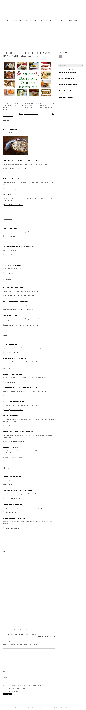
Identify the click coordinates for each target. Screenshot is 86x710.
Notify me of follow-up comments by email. (15, 688)
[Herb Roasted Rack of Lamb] (18, 295)
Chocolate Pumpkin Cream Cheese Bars (17, 490)
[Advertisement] (43, 37)
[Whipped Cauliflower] (12, 457)
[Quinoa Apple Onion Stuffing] (13, 410)
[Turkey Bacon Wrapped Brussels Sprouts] (12, 255)
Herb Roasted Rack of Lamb (13, 288)
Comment (5, 647)
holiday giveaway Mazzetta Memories (28, 114)
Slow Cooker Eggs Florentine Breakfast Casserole (22, 161)
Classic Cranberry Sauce (66, 78)
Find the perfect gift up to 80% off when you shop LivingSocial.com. (20, 215)
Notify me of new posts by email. (12, 691)
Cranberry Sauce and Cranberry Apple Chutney (20, 388)
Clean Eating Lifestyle (12, 629)
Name (4, 665)
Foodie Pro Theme (28, 707)
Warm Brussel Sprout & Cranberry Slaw (18, 431)
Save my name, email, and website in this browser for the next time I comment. (23, 685)
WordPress (69, 707)
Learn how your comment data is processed (33, 701)
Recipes (26, 629)
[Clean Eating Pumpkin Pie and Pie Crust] (8, 484)
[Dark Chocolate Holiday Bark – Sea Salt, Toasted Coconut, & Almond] (11, 528)
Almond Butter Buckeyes (12, 504)
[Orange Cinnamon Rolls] (15, 156)
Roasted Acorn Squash (11, 416)
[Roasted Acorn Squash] (12, 426)
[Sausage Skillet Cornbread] (10, 352)
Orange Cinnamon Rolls (11, 129)
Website (5, 677)
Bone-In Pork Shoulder (66, 97)
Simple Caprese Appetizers (12, 228)
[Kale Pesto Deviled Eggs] (8, 273)
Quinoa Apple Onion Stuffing (14, 402)
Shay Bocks (38, 707)
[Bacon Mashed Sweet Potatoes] (10, 368)
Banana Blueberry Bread (66, 91)
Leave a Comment (20, 58)
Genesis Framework (54, 707)
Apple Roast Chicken (10, 315)
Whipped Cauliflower (11, 447)
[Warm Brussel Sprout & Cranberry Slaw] (14, 441)
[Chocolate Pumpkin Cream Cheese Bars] (11, 498)
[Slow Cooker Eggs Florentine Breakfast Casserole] (14, 168)
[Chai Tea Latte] (13, 205)
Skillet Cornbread (10, 344)
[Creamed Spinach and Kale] (11, 382)
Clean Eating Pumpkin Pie (12, 476)
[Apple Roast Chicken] (21, 325)
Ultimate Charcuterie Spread (68, 84)
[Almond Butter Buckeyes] (11, 512)
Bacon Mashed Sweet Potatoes (14, 358)
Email (4, 671)
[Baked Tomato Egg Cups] (15, 189)
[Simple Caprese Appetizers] (10, 236)
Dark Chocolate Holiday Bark (14, 518)
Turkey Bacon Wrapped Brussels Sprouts (18, 247)
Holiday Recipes (21, 629)
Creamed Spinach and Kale (12, 374)
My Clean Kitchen (43, 8)
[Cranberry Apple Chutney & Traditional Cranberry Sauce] (21, 396)
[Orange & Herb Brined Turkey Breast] (19, 309)
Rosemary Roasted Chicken (67, 72)
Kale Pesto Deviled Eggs (12, 265)
